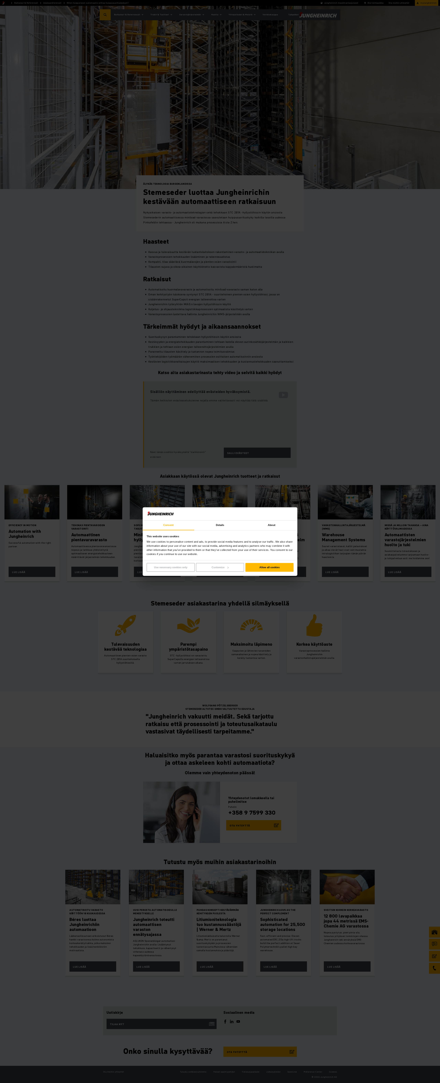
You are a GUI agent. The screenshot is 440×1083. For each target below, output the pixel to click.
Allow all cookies (269, 567)
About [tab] (271, 525)
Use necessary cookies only (170, 567)
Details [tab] (220, 525)
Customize (218, 567)
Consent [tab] (168, 525)
